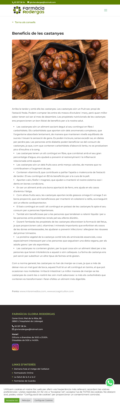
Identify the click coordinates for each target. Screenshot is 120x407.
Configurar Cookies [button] (44, 400)
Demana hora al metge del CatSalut (31, 369)
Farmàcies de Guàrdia (25, 381)
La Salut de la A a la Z (24, 377)
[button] (110, 382)
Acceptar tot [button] (12, 400)
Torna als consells (25, 22)
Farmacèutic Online (23, 373)
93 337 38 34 (20, 326)
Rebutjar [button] (26, 400)
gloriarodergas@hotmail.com (28, 329)
